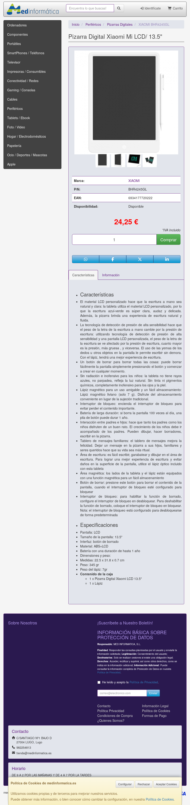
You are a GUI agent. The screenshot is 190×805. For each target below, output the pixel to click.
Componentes (17, 34)
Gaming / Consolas (21, 90)
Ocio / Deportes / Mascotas (27, 155)
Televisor (13, 62)
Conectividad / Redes (22, 80)
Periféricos (15, 108)
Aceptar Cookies (166, 784)
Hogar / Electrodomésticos (26, 136)
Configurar (125, 784)
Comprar (168, 239)
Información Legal (155, 705)
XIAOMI (134, 180)
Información (111, 275)
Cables (12, 99)
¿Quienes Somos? (110, 720)
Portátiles (14, 43)
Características (83, 275)
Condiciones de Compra (115, 715)
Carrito (177, 8)
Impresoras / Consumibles (26, 71)
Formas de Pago (154, 715)
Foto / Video (16, 127)
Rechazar (144, 784)
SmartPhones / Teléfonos (25, 53)
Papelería (14, 145)
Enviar (153, 693)
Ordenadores (17, 25)
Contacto (104, 705)
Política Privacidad (110, 710)
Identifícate (152, 8)
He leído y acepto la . (130, 682)
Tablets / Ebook (18, 117)
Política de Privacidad (108, 672)
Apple (11, 164)
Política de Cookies (160, 799)
